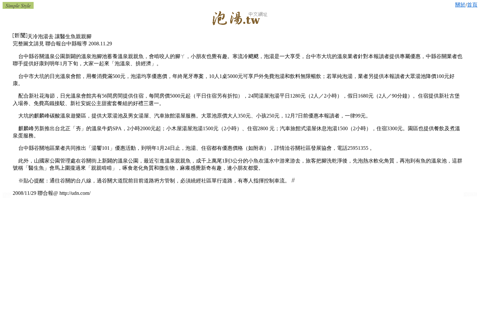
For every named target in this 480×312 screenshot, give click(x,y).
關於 (460, 5)
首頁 (472, 5)
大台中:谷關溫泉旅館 (7, 196)
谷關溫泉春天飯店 (470, 196)
